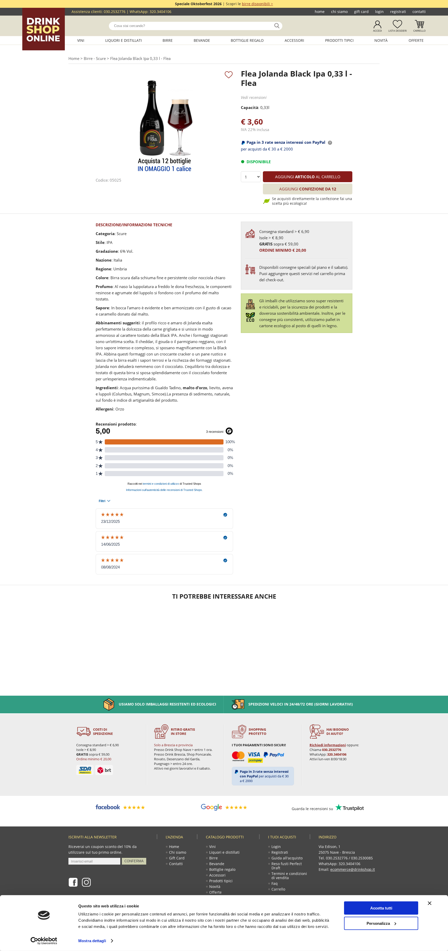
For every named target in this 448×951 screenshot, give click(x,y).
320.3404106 (160, 11)
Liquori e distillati (123, 40)
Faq (274, 883)
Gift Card (361, 11)
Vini (80, 40)
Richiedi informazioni (328, 745)
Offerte (416, 40)
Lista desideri (397, 30)
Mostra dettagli (92, 941)
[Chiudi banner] (429, 903)
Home (320, 11)
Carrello (419, 30)
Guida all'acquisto (287, 858)
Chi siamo (339, 11)
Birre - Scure (95, 58)
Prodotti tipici (339, 40)
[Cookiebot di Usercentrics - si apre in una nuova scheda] (44, 941)
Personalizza (378, 923)
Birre (168, 40)
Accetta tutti (381, 908)
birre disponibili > (257, 3)
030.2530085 (362, 858)
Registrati (398, 11)
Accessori (294, 40)
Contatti (419, 11)
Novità (381, 40)
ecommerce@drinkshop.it (352, 869)
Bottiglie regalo (247, 40)
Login (379, 11)
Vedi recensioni (254, 97)
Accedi (377, 30)
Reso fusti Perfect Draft (286, 865)
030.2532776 (114, 11)
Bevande (202, 40)
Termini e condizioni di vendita (289, 875)
